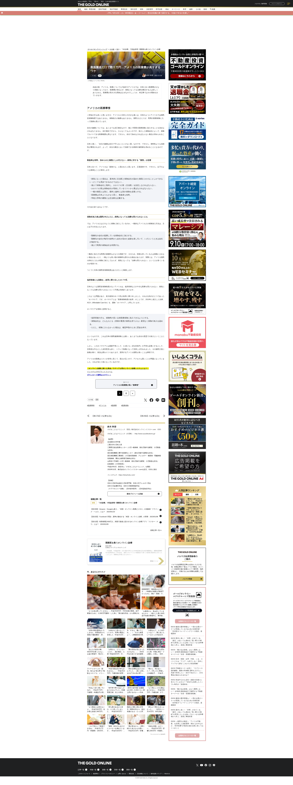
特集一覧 (93, 770)
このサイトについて (84, 773)
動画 (205, 9)
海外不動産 (114, 9)
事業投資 (124, 9)
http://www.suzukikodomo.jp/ (145, 434)
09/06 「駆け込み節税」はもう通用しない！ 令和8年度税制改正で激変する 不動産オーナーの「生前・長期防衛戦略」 (186, 691)
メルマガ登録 (187, 579)
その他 (198, 9)
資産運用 (149, 9)
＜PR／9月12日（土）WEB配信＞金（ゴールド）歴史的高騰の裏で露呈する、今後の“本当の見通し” (147, 13)
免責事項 (95, 773)
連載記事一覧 (155, 530)
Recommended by (155, 734)
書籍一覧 (129, 770)
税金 (167, 9)
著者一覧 (117, 770)
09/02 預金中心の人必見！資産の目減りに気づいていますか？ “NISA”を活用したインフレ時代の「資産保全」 (187, 682)
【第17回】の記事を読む (102, 416)
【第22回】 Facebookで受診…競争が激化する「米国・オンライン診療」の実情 (119, 517)
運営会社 (131, 773)
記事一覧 (81, 770)
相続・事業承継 (89, 9)
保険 (141, 9)
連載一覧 (105, 770)
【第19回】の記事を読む (150, 416)
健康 (191, 9)
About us (167, 773)
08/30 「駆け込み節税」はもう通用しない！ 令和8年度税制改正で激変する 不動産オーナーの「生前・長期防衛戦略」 (186, 652)
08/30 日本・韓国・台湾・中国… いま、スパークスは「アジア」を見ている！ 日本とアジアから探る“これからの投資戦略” (187, 661)
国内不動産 (103, 9)
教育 (184, 9)
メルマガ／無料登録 (261, 3)
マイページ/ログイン (277, 3)
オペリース (176, 9)
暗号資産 (159, 9)
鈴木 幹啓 (111, 427)
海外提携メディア (156, 773)
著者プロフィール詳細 (135, 494)
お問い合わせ (122, 773)
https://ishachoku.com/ (127, 475)
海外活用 (133, 9)
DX (100, 75)
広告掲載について (142, 773)
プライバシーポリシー (108, 773)
